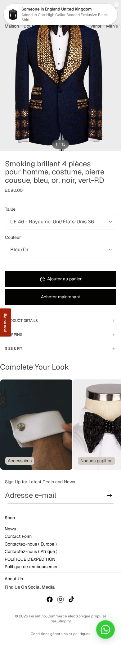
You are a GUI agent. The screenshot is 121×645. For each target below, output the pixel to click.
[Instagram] (60, 599)
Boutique (33, 26)
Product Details (21, 320)
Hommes (55, 26)
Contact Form (18, 536)
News (10, 529)
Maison (12, 26)
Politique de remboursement (32, 566)
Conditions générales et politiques (60, 633)
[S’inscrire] (109, 495)
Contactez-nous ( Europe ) (31, 544)
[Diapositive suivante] (108, 424)
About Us (14, 579)
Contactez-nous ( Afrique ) (31, 552)
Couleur (13, 237)
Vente (95, 26)
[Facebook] (49, 599)
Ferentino (37, 616)
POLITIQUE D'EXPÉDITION (30, 559)
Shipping (14, 334)
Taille (10, 209)
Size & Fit (13, 348)
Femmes (77, 26)
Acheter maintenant (60, 297)
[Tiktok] (71, 599)
